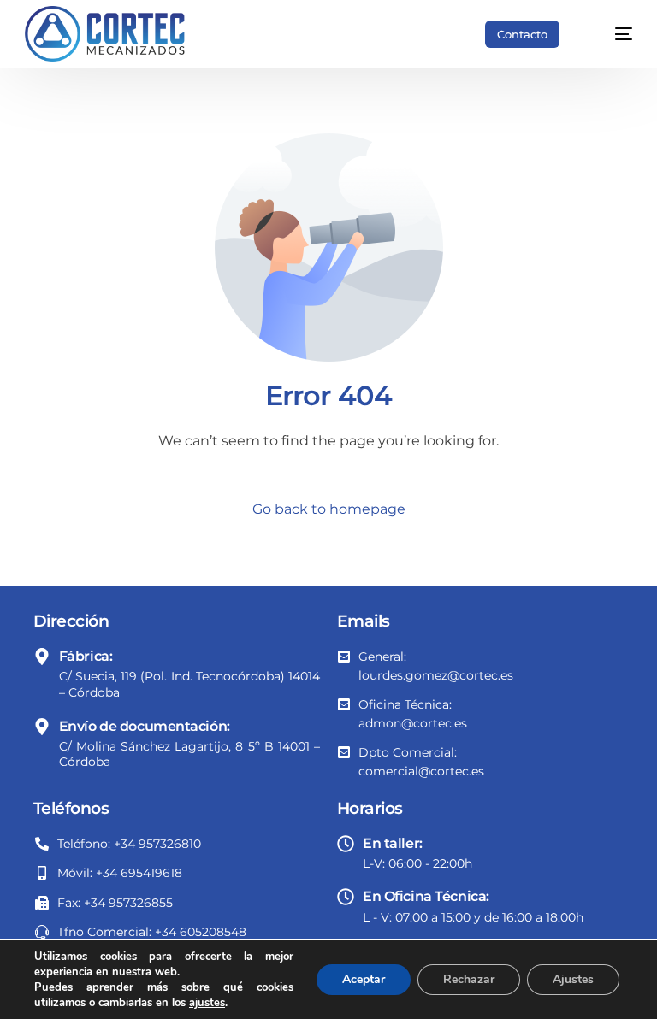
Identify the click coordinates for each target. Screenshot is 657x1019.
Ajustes (573, 979)
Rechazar (468, 979)
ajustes (207, 1002)
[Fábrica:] (41, 656)
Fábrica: (86, 656)
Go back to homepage (328, 509)
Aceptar (363, 979)
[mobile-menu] (611, 34)
